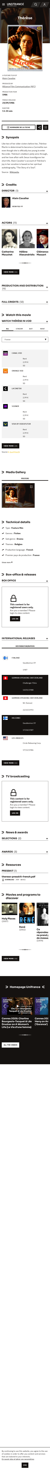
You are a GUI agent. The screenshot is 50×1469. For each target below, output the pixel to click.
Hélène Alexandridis (27, 253)
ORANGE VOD (17, 371)
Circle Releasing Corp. (32, 743)
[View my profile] (44, 4)
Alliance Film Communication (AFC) (19, 86)
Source (5, 452)
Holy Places (8, 918)
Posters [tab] (25, 478)
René (22, 927)
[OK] (25, 1465)
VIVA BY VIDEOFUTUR (21, 424)
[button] (31, 486)
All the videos (10, 1045)
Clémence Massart (43, 253)
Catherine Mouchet (8, 253)
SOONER (15, 406)
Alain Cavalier (8, 78)
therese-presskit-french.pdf (18, 876)
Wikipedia (14, 172)
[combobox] (25, 339)
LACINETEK (16, 388)
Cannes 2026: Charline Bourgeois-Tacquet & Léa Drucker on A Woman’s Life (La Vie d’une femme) (17, 1023)
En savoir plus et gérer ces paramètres (18, 1459)
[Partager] (39, 127)
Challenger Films (30, 683)
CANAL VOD (16, 353)
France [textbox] (7, 339)
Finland (16, 658)
